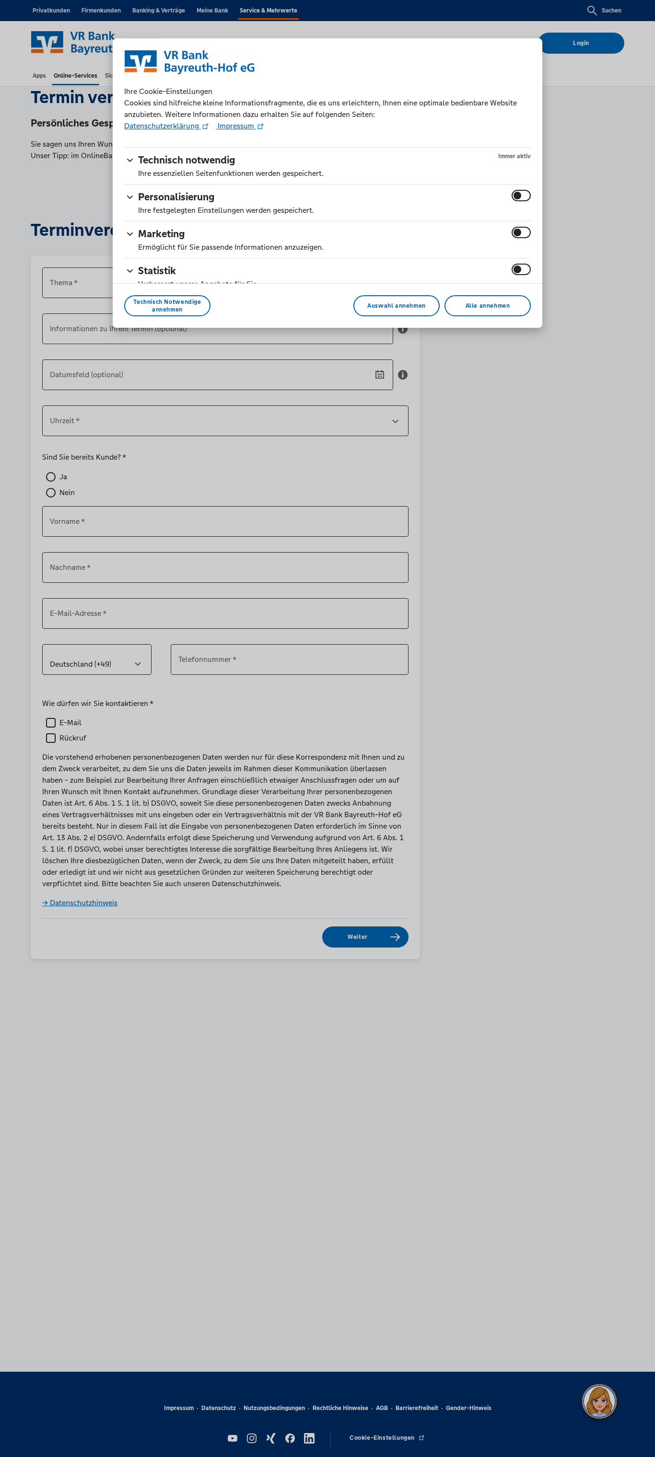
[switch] (521, 195)
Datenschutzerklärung (162, 125)
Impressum (236, 125)
